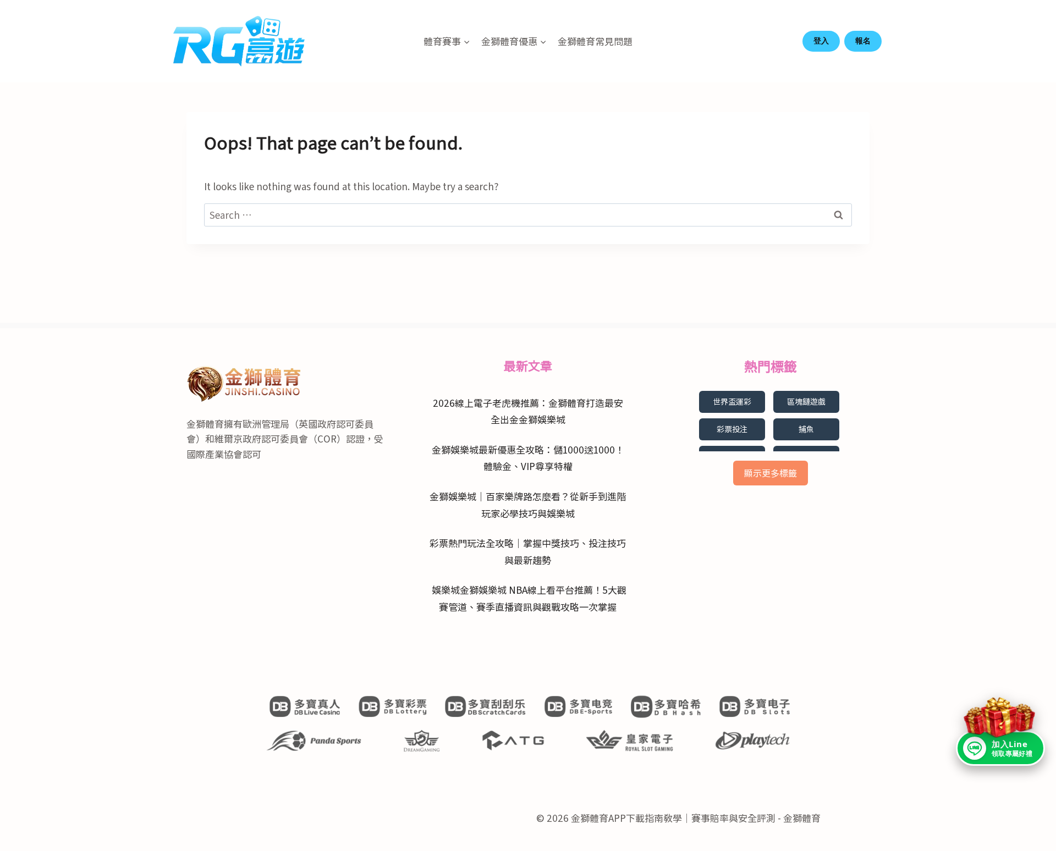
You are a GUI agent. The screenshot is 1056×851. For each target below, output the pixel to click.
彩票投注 (732, 428)
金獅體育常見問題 (595, 41)
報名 (863, 40)
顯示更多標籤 (770, 472)
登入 (821, 40)
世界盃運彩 (732, 401)
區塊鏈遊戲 (806, 401)
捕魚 (806, 428)
